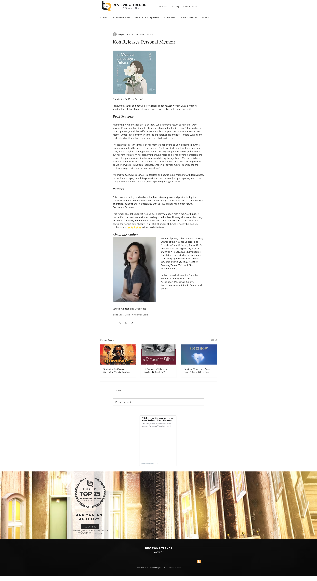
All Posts (104, 17)
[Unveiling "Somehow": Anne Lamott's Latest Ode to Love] (199, 354)
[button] (213, 17)
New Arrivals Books (140, 315)
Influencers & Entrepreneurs (147, 17)
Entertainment (170, 17)
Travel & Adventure (189, 17)
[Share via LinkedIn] (126, 323)
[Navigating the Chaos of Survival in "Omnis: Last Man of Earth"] (118, 354)
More (204, 17)
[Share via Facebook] (114, 323)
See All (214, 340)
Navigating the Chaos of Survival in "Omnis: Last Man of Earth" (118, 370)
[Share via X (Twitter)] (120, 323)
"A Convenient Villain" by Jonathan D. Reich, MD (155, 370)
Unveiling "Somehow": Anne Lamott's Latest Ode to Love (197, 370)
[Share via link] (132, 323)
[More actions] (202, 34)
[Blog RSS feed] (199, 562)
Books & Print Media (121, 17)
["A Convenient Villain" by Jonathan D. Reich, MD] (158, 354)
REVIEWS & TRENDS (158, 548)
